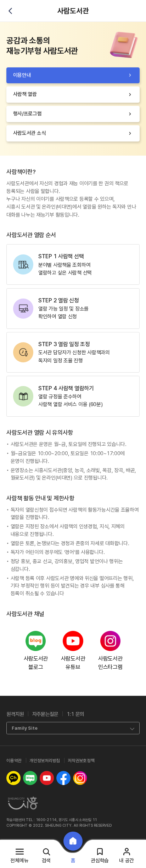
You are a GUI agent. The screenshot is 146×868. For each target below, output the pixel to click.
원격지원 (15, 714)
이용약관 (14, 760)
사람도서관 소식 (29, 133)
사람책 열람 (25, 94)
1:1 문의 (75, 714)
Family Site (25, 728)
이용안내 (22, 75)
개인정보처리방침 (44, 760)
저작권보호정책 (81, 760)
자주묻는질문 (45, 714)
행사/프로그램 (27, 113)
